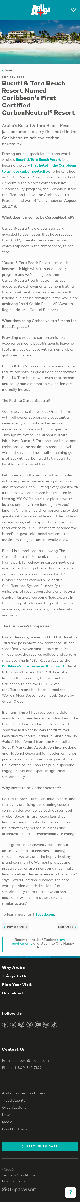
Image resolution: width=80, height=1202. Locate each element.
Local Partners (14, 1129)
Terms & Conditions (19, 1175)
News (7, 70)
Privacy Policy (13, 1181)
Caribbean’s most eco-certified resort (33, 666)
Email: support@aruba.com (25, 1060)
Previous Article (16, 926)
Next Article (66, 926)
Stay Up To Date (42, 1146)
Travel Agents (13, 1100)
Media (7, 1122)
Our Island (12, 992)
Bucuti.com (44, 914)
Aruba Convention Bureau (24, 1093)
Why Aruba (13, 967)
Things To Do (15, 975)
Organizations (14, 1107)
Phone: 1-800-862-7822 (22, 1067)
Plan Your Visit (17, 984)
